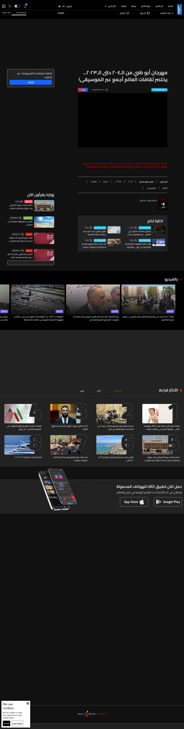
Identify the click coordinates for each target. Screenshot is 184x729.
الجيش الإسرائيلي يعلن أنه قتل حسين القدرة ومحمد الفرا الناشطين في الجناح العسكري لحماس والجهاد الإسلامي (20, 256)
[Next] (3, 302)
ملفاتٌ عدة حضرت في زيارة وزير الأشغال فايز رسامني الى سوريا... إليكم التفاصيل (147, 318)
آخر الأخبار (159, 6)
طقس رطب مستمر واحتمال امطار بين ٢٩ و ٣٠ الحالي (116, 459)
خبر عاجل (29, 234)
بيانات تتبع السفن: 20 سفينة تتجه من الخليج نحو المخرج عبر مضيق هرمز (20, 239)
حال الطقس (28, 218)
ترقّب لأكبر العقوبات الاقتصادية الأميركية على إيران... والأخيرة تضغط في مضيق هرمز (138, 245)
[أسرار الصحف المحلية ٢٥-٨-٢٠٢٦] (23, 448)
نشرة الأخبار (145, 6)
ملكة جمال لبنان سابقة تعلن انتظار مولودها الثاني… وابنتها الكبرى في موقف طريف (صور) (162, 427)
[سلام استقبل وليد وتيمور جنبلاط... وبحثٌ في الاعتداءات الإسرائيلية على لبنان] (115, 417)
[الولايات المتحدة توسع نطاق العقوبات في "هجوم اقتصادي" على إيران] (23, 417)
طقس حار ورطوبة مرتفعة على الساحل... (20, 223)
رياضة (133, 6)
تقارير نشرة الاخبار (145, 227)
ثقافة (123, 6)
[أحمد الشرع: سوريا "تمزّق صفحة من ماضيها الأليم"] (69, 417)
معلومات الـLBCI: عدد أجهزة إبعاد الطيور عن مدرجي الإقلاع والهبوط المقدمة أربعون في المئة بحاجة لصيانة (38, 318)
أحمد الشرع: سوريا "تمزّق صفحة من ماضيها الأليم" (69, 427)
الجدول (143, 13)
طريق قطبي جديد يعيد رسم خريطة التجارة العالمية (94, 233)
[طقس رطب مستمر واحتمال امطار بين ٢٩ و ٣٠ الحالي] (115, 448)
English (61, 13)
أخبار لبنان (170, 311)
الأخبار (170, 6)
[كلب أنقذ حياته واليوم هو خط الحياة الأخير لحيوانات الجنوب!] (69, 448)
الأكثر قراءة (168, 390)
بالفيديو (171, 279)
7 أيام (99, 390)
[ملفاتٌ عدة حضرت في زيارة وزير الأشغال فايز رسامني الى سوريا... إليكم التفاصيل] (148, 302)
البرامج (122, 13)
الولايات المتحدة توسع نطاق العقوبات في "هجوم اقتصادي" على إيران (24, 427)
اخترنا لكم (155, 220)
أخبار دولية (28, 201)
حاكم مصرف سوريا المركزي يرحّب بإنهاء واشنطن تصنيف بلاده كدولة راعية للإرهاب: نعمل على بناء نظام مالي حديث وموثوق (21, 206)
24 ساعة (118, 390)
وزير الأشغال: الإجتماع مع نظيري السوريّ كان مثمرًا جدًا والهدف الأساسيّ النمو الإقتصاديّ (96, 318)
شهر (82, 390)
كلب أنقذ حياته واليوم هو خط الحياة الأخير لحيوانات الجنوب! (94, 245)
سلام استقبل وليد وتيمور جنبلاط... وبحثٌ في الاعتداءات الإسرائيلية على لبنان (115, 427)
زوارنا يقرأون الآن (40, 194)
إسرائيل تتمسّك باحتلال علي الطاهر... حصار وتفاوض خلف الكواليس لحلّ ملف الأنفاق (139, 233)
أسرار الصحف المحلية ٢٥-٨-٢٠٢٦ (28, 457)
